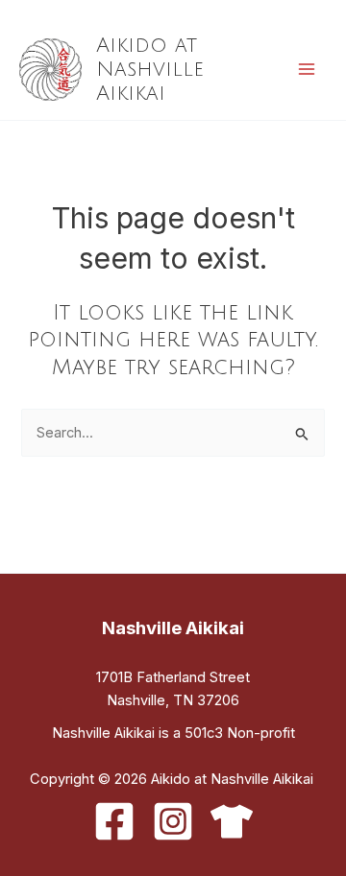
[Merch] (231, 821)
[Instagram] (173, 821)
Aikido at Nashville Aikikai (150, 70)
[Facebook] (114, 821)
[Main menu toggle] (306, 69)
